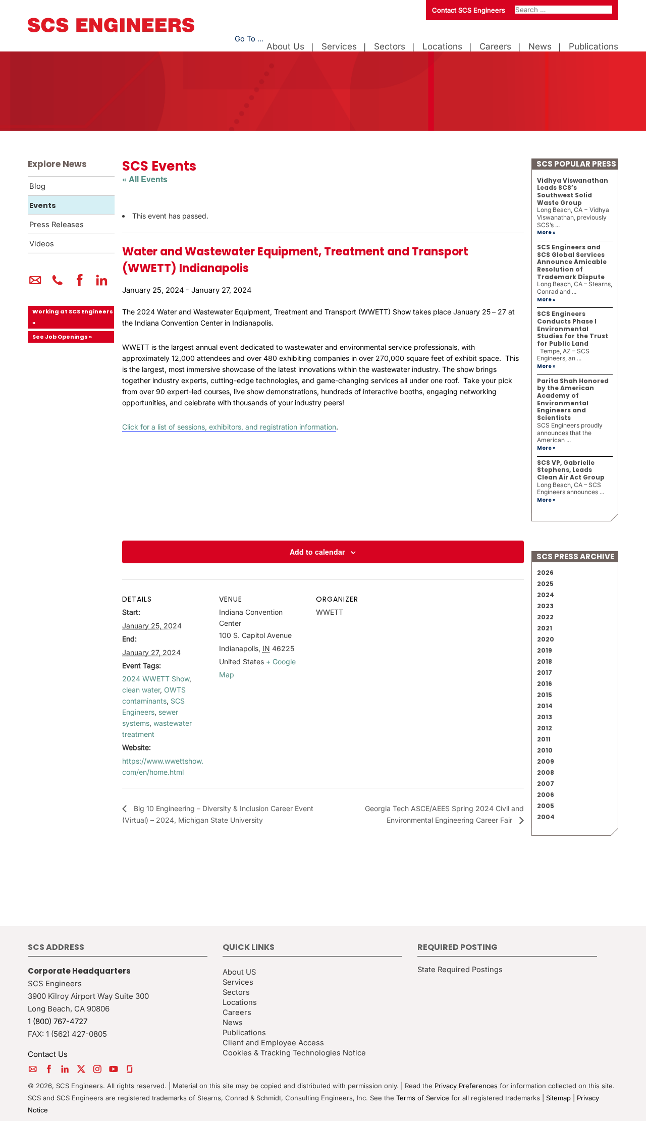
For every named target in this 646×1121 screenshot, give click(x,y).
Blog (37, 186)
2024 (545, 595)
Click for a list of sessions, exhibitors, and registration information (229, 426)
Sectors (389, 46)
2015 (544, 694)
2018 (544, 661)
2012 (544, 728)
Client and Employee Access (273, 1042)
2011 (544, 739)
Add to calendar (317, 552)
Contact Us (48, 1054)
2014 (545, 706)
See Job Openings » (62, 337)
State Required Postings (460, 969)
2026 (545, 572)
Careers (495, 46)
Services (339, 46)
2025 (545, 583)
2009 (545, 761)
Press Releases (56, 224)
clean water (141, 689)
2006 (545, 794)
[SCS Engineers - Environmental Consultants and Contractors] (111, 29)
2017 (544, 672)
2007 (545, 783)
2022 (545, 617)
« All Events (145, 179)
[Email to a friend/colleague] (35, 284)
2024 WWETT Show (155, 678)
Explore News (57, 164)
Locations (442, 46)
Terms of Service (422, 1098)
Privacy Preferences (466, 1086)
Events (42, 205)
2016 (544, 683)
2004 (546, 817)
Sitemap (558, 1098)
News (540, 46)
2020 (545, 639)
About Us (285, 46)
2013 (544, 717)
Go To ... (249, 38)
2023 (545, 606)
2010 (545, 750)
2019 (544, 650)
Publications (593, 46)
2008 (545, 772)
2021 (544, 628)
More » (546, 232)
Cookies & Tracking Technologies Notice (294, 1052)
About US (239, 972)
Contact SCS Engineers (468, 10)
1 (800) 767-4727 (57, 1021)
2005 (545, 806)
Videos (41, 243)
